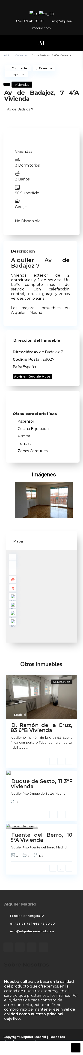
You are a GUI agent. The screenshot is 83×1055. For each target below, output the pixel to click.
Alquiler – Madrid (26, 312)
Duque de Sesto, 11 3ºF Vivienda (41, 783)
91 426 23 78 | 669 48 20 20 (32, 923)
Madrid (20, 715)
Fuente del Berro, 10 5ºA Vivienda (41, 837)
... (27, 747)
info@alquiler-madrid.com (32, 931)
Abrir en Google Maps (32, 376)
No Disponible (28, 221)
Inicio (6, 55)
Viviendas (21, 55)
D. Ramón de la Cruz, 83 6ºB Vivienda (41, 727)
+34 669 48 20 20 (29, 21)
